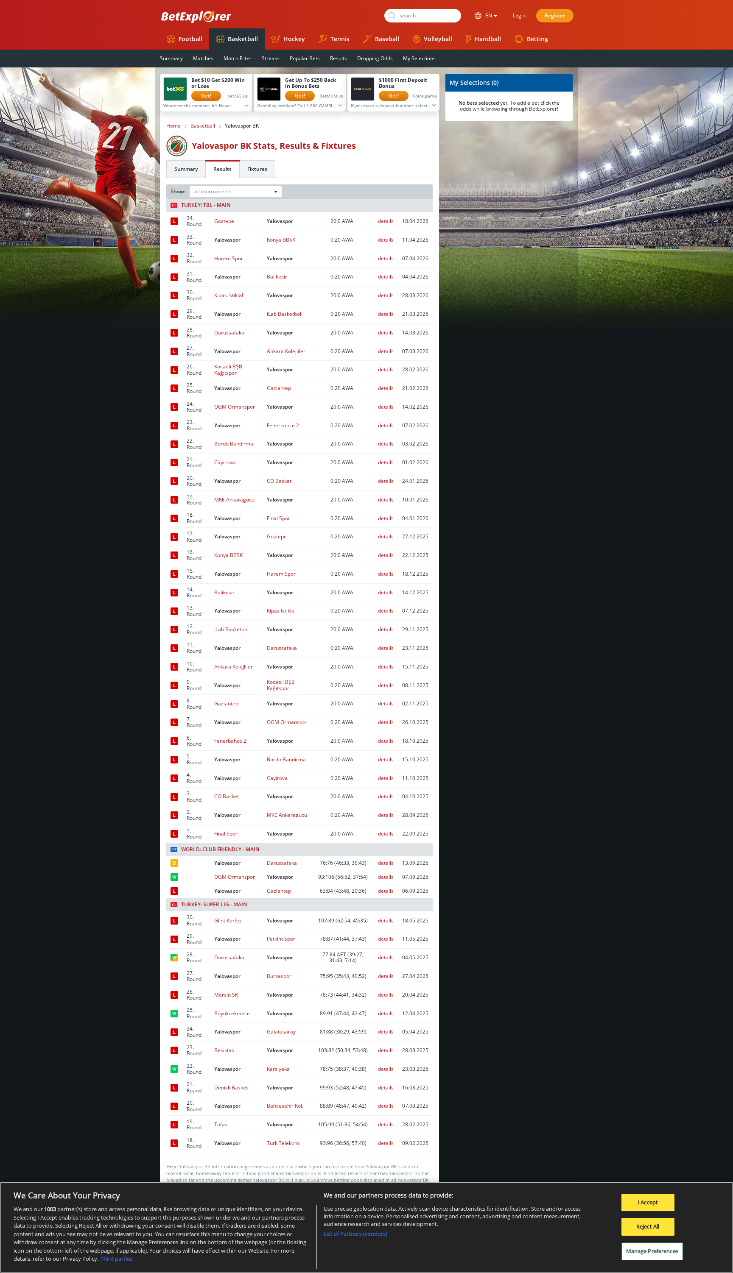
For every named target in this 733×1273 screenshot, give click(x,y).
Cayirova (224, 462)
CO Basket (279, 481)
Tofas (220, 1124)
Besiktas (224, 1050)
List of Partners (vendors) (355, 1233)
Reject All (647, 1226)
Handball (488, 39)
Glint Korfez (228, 920)
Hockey (294, 39)
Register (555, 15)
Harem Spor (228, 258)
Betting (537, 39)
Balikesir (277, 276)
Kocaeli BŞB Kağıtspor (228, 369)
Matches (203, 58)
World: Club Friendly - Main (220, 849)
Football (190, 39)
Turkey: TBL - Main (205, 205)
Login (519, 15)
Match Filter (238, 58)
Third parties (116, 1258)
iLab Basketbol (284, 314)
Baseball (387, 39)
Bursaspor (279, 976)
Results (338, 58)
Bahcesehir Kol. (285, 1105)
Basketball (243, 39)
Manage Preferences (652, 1251)
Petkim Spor (281, 938)
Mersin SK (226, 994)
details (386, 221)
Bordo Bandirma (233, 443)
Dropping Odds (375, 58)
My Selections (419, 58)
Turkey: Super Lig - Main (214, 905)
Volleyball (438, 39)
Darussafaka (229, 332)
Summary (171, 58)
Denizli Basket (231, 1087)
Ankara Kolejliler (286, 351)
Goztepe (224, 221)
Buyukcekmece (232, 1013)
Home (173, 126)
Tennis (340, 39)
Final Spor (278, 518)
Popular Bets (305, 58)
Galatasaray (281, 1031)
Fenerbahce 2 (283, 425)
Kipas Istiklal (228, 295)
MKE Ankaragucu (234, 499)
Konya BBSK (281, 239)
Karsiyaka (278, 1068)
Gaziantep (279, 388)
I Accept (648, 1202)
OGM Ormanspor (234, 406)
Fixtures (257, 169)
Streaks (271, 58)
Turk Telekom (283, 1143)
